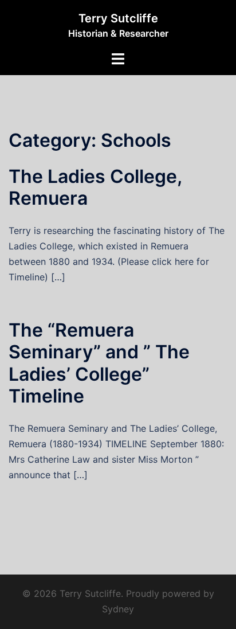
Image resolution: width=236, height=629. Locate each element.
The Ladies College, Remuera (95, 187)
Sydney (118, 609)
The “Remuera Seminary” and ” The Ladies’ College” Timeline (99, 363)
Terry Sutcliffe (118, 18)
